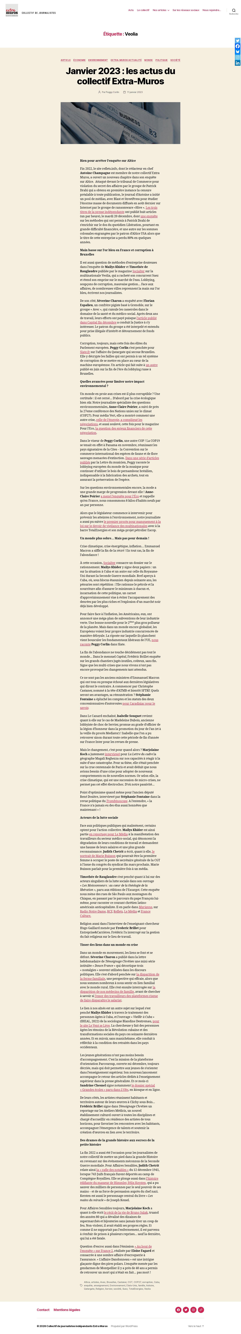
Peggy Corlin (112, 92)
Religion (100, 1288)
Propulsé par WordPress (124, 1326)
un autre (152, 365)
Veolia (147, 1288)
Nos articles (159, 10)
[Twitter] (237, 40)
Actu (131, 10)
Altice (87, 1282)
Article (66, 60)
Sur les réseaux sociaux (186, 10)
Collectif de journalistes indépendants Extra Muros (77, 1326)
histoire (150, 1285)
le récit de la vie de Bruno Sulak (126, 1213)
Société (175, 60)
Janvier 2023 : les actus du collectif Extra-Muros (120, 75)
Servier (108, 1288)
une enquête (149, 216)
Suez (125, 1288)
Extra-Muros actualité (126, 60)
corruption (147, 1282)
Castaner (122, 1282)
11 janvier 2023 (135, 92)
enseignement (101, 1285)
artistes (95, 1282)
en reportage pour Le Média (108, 834)
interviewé (112, 754)
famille (141, 1285)
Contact (43, 1310)
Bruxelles (111, 1282)
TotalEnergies (136, 1288)
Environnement (98, 60)
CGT (130, 1282)
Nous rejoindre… (212, 10)
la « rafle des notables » (112, 1170)
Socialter (138, 271)
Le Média (130, 911)
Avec (102, 1282)
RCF (109, 911)
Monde (148, 60)
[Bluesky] (237, 52)
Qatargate (89, 1288)
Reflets (118, 911)
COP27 (137, 1282)
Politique (162, 60)
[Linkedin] (237, 63)
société (117, 1288)
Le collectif (143, 10)
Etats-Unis (131, 1285)
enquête (88, 1285)
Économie (79, 60)
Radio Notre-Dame (93, 911)
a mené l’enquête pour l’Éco (120, 496)
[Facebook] (237, 46)
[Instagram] (237, 57)
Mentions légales (67, 1310)
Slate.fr (85, 352)
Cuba (156, 1282)
